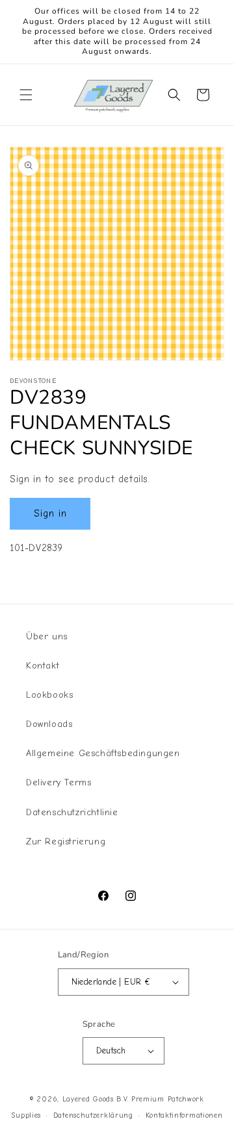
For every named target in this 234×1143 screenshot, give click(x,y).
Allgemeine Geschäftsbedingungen (103, 753)
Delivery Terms (58, 782)
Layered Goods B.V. (95, 1099)
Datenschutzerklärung (93, 1115)
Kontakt (42, 665)
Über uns (47, 636)
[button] (26, 94)
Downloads (49, 724)
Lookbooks (49, 694)
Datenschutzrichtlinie (72, 812)
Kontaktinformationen (184, 1115)
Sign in (50, 513)
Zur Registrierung (65, 841)
